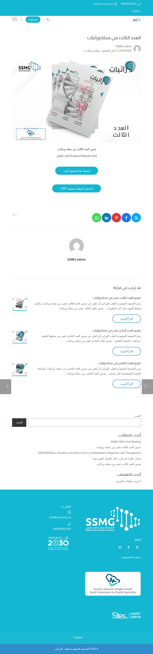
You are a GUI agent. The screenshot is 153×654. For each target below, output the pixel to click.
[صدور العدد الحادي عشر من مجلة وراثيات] (19, 335)
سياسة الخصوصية (131, 557)
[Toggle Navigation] (14, 20)
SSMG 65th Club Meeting (126, 441)
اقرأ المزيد (126, 318)
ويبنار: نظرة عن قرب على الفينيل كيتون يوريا (116, 458)
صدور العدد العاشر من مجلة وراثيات (119, 363)
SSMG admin (124, 46)
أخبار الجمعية (109, 50)
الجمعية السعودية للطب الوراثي (72, 648)
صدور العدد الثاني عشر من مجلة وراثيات (119, 464)
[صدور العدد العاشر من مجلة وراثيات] (19, 368)
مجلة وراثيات (93, 50)
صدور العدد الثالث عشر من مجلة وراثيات (117, 297)
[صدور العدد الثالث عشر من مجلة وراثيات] (19, 303)
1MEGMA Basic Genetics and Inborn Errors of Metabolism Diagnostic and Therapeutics (89, 452)
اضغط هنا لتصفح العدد (76, 170)
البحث (137, 415)
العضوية (33, 19)
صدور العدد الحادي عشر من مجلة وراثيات (116, 330)
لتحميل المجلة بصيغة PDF (76, 188)
